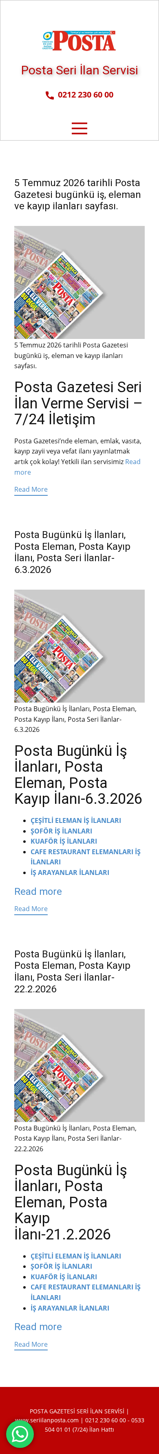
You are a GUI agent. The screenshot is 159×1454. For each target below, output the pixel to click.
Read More (31, 489)
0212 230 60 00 (83, 94)
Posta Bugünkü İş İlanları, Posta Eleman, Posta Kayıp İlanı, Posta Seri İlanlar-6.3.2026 (72, 552)
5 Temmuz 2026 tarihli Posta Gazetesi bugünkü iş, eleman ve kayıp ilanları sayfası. (77, 194)
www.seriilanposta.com (47, 1420)
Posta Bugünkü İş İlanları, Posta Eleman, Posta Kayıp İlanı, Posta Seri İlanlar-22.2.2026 (72, 971)
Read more (38, 891)
